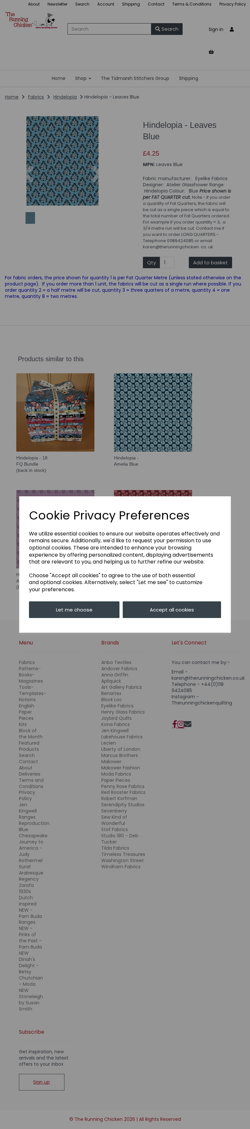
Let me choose (74, 609)
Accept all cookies (172, 609)
